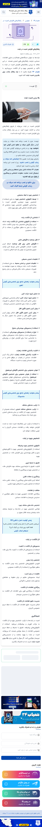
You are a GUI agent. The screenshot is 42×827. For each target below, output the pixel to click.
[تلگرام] (21, 787)
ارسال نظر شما (21, 767)
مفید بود (31, 657)
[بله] (21, 797)
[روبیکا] (21, 806)
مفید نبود (13, 657)
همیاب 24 (35, 72)
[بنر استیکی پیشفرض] (21, 823)
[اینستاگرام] (21, 778)
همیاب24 (8, 817)
